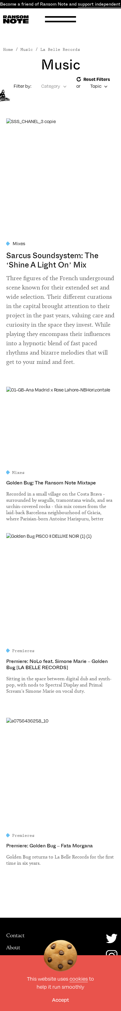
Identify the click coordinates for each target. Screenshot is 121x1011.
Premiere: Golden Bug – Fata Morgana (49, 846)
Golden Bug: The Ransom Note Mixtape (51, 483)
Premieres (23, 650)
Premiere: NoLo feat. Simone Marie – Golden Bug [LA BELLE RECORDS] (57, 664)
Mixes (19, 243)
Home (8, 49)
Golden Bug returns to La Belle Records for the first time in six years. (60, 860)
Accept (60, 999)
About (13, 947)
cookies (78, 979)
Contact (15, 935)
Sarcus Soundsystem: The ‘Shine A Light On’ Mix (52, 260)
